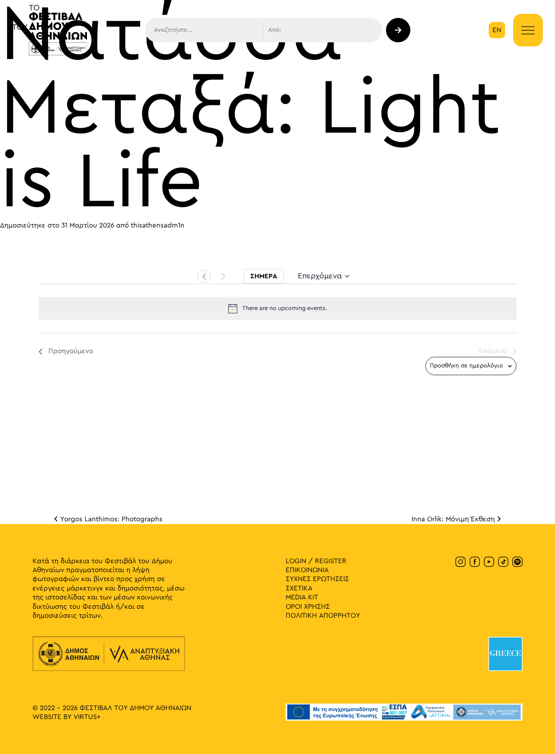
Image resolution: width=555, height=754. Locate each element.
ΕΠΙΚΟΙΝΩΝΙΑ (307, 570)
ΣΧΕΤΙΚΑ (299, 588)
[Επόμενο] (223, 276)
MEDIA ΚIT (302, 597)
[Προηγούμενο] (203, 276)
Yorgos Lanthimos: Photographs (110, 519)
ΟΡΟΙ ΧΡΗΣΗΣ (308, 606)
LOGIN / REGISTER (316, 561)
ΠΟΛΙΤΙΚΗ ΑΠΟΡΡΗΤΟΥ (323, 615)
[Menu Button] (528, 30)
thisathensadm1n (157, 225)
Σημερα (263, 276)
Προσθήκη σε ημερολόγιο (466, 366)
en (496, 30)
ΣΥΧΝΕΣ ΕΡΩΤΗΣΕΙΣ (317, 579)
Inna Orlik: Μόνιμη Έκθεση (454, 519)
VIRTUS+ (87, 717)
